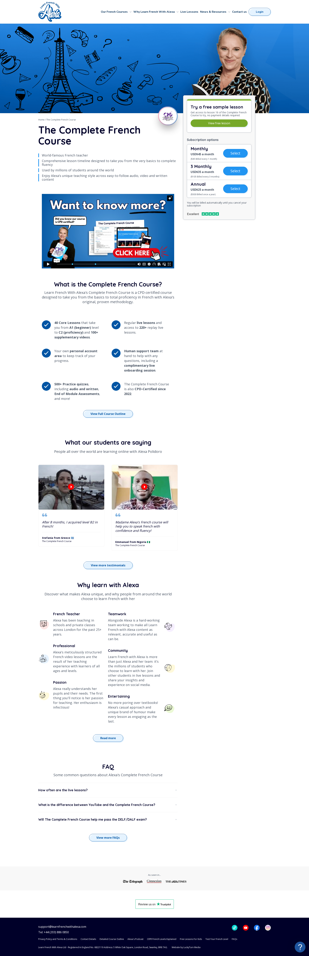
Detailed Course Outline (112, 939)
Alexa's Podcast (135, 939)
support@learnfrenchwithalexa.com (62, 927)
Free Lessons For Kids (191, 939)
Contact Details (88, 939)
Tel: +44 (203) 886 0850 (53, 932)
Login (259, 12)
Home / (42, 119)
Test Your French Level (216, 939)
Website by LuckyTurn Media (186, 947)
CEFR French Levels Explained (161, 939)
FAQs (234, 939)
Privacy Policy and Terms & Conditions (57, 939)
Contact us (239, 12)
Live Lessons (189, 12)
